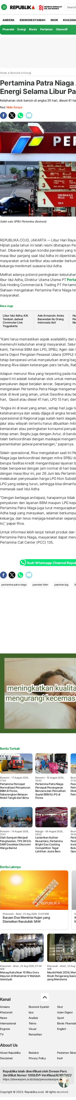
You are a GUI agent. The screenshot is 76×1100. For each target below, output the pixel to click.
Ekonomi (15, 72)
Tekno (32, 1023)
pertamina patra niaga (14, 584)
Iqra (31, 1012)
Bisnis (33, 29)
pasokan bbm (40, 584)
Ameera (5, 1006)
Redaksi (34, 1052)
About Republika (10, 1052)
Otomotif (61, 29)
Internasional (8, 1023)
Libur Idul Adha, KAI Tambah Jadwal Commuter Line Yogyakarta (15, 321)
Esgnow (5, 1028)
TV (2, 1034)
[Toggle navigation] (4, 7)
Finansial (8, 29)
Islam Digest (64, 1012)
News (3, 1017)
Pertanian (46, 29)
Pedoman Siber (66, 1052)
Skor (60, 1006)
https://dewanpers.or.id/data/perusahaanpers (31, 1079)
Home (3, 72)
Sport (60, 1017)
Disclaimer (6, 1058)
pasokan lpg (61, 584)
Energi (21, 29)
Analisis (33, 1017)
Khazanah (6, 1012)
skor (54, 20)
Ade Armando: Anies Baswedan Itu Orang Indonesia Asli (51, 319)
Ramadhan (35, 1034)
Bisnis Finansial (66, 1023)
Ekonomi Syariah (32, 20)
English (61, 1028)
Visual (32, 1028)
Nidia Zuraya (14, 107)
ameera (8, 20)
